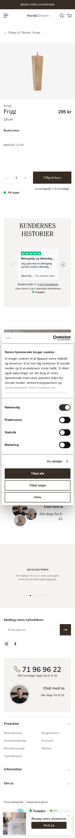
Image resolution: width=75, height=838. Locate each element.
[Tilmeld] (65, 629)
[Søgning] (61, 15)
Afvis (37, 497)
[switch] (64, 420)
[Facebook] (15, 643)
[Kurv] (69, 15)
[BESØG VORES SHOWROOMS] (38, 5)
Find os (49, 825)
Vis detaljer (55, 461)
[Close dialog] (68, 816)
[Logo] (38, 15)
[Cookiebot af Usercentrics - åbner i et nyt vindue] (53, 338)
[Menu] (6, 15)
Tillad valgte (37, 485)
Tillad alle (37, 473)
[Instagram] (6, 643)
